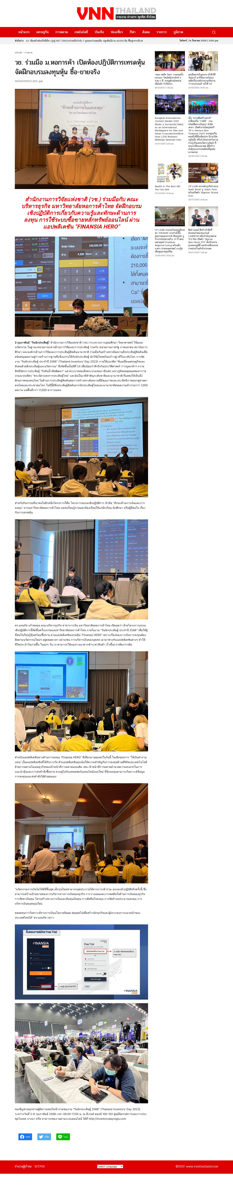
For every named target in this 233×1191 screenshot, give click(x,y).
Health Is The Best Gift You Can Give (167, 188)
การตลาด (28, 52)
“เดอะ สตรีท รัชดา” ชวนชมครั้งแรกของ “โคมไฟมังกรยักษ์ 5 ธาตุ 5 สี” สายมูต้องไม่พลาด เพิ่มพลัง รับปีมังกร (169, 79)
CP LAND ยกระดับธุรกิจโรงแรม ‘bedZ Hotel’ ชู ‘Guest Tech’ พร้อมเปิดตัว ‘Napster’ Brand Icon (203, 191)
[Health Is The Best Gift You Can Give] (170, 173)
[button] (213, 32)
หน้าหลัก (18, 52)
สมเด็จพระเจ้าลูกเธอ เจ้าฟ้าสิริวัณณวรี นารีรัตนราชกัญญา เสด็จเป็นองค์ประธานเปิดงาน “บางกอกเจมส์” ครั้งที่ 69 (202, 79)
